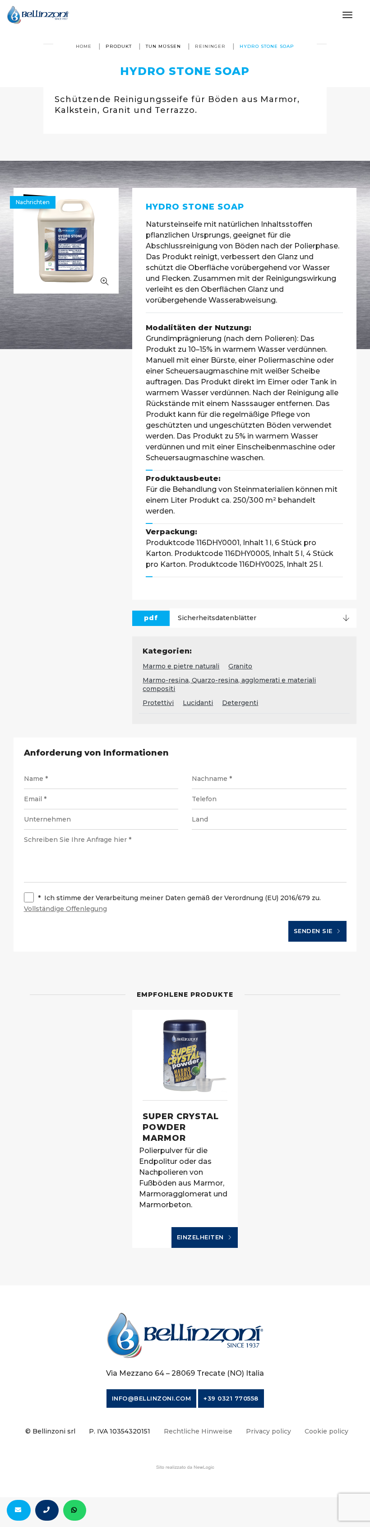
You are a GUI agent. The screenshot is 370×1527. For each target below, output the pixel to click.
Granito (240, 666)
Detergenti (240, 703)
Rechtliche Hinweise (198, 1431)
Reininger (210, 46)
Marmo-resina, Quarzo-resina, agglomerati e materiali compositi (229, 684)
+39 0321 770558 (231, 1398)
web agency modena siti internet (185, 1467)
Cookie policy (326, 1431)
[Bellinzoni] (38, 15)
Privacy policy (268, 1431)
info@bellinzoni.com (151, 1398)
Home (84, 46)
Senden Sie (314, 930)
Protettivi (158, 703)
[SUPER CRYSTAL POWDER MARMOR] (184, 1055)
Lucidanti (198, 703)
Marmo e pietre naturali (181, 666)
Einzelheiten (201, 1237)
